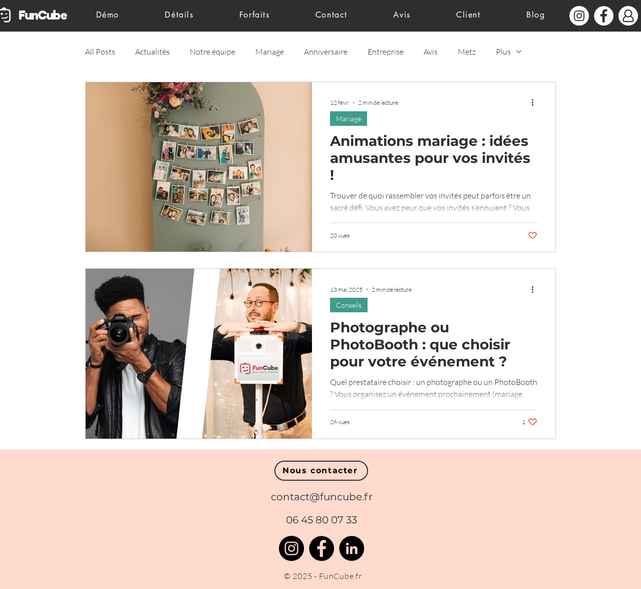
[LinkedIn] (351, 548)
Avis (431, 52)
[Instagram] (291, 548)
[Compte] (628, 16)
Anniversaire (326, 52)
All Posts (100, 52)
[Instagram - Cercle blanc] (579, 16)
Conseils (349, 305)
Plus (503, 52)
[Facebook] (321, 548)
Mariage (269, 52)
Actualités (152, 52)
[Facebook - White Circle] (603, 16)
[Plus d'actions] (536, 103)
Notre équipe (212, 52)
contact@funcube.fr (322, 497)
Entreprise (386, 52)
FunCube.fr (340, 576)
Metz (467, 52)
